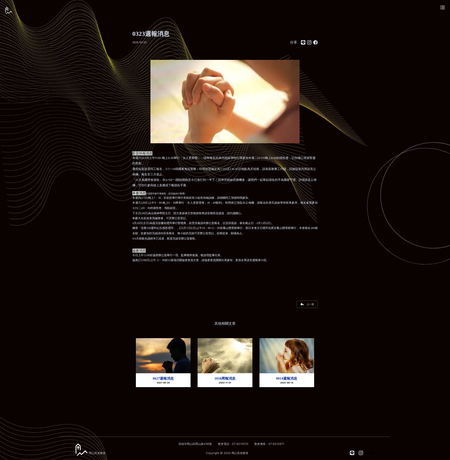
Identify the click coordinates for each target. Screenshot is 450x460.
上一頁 (310, 304)
